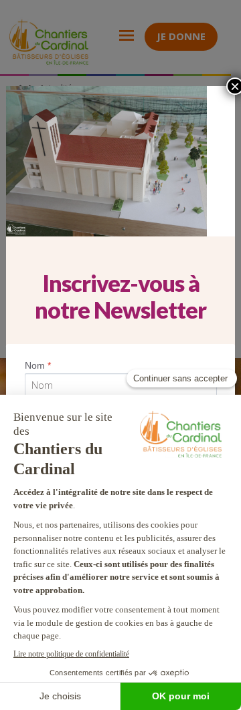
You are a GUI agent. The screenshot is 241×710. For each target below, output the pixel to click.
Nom (38, 365)
